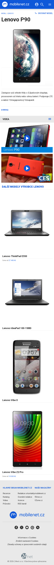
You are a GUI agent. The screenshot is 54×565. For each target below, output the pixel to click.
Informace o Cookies (27, 537)
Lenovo (10, 13)
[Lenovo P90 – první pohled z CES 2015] (27, 168)
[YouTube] (27, 528)
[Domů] (15, 4)
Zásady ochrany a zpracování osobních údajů (27, 544)
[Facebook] (16, 528)
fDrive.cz (38, 497)
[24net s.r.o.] (27, 558)
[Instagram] (32, 528)
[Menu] (50, 5)
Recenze (6, 493)
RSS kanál (22, 504)
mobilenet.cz (40, 493)
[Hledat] (42, 5)
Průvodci (6, 504)
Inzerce (21, 500)
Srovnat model (45, 13)
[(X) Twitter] (21, 528)
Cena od (9, 260)
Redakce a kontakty (26, 493)
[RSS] (37, 528)
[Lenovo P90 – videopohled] (27, 138)
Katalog (6, 497)
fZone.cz (39, 500)
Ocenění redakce (25, 497)
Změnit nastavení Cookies (27, 541)
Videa (6, 119)
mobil (3, 13)
